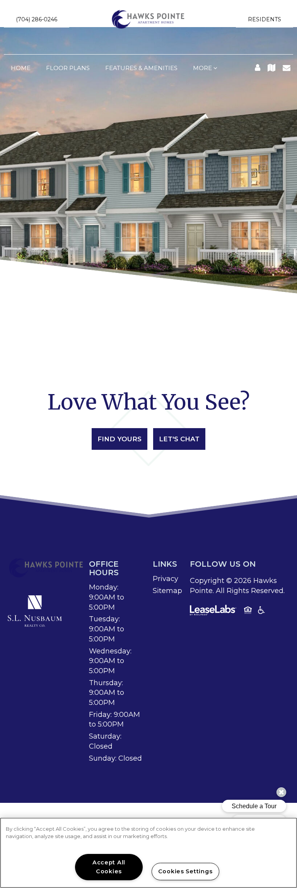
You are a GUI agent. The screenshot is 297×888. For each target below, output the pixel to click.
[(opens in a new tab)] (35, 610)
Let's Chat (179, 439)
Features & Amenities (141, 68)
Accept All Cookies (108, 867)
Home (21, 68)
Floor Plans (68, 68)
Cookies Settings (185, 871)
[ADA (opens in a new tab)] (261, 611)
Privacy (165, 578)
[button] (36, 19)
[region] (148, 853)
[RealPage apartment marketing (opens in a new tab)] (213, 612)
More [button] (203, 68)
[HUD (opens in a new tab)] (248, 611)
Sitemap (167, 590)
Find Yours (119, 439)
